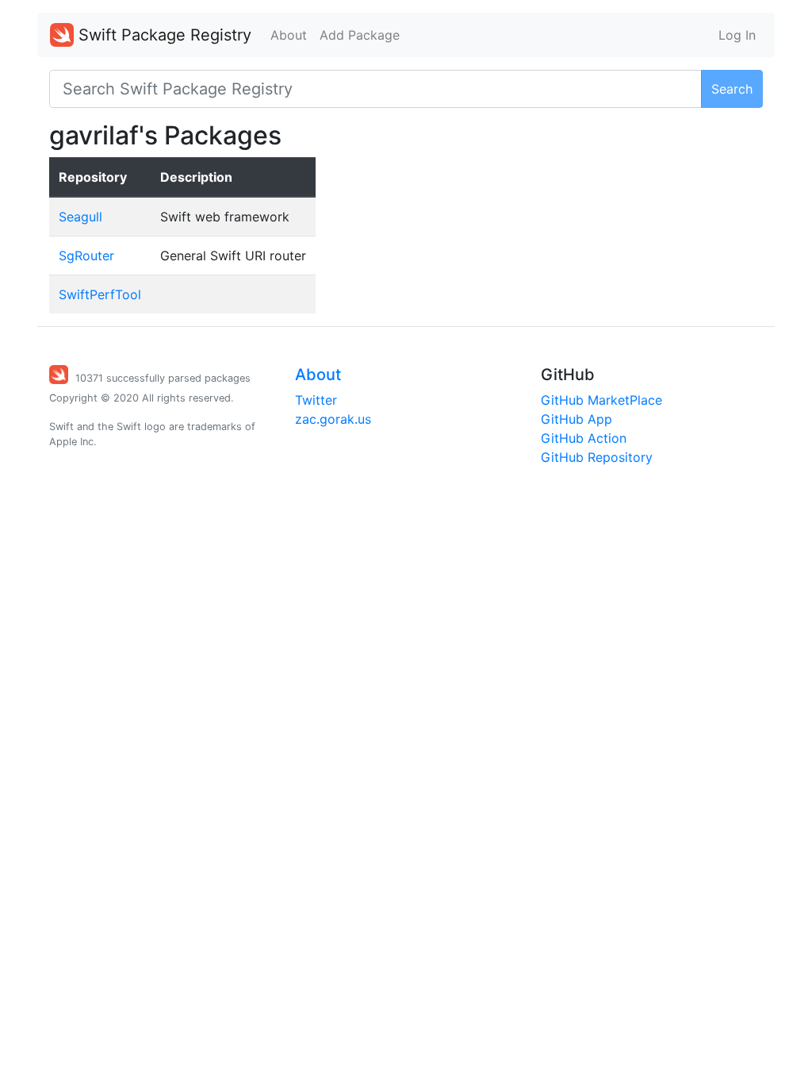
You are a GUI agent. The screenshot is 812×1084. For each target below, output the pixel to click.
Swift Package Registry (162, 34)
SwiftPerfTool (100, 294)
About (288, 35)
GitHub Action (583, 438)
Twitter (316, 400)
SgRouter (86, 255)
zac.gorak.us (333, 419)
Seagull (80, 217)
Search (732, 89)
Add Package (360, 35)
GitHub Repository (597, 457)
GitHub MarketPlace (601, 400)
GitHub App (576, 419)
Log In (737, 35)
